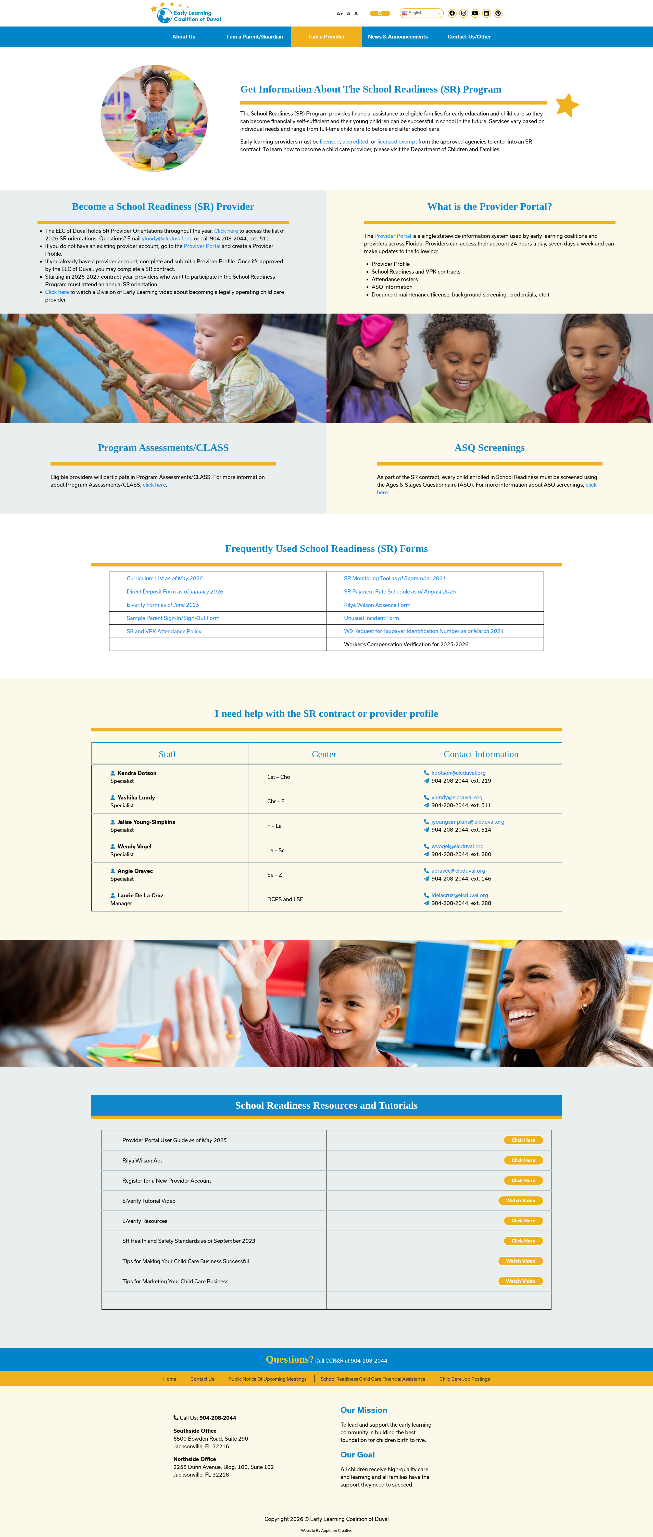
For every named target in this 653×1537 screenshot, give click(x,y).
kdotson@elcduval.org (459, 773)
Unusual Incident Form (371, 618)
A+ (340, 13)
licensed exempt (397, 141)
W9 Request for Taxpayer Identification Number (424, 631)
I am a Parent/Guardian (255, 37)
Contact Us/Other (469, 37)
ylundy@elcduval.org (167, 238)
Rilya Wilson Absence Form (377, 605)
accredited (355, 141)
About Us (183, 37)
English (415, 13)
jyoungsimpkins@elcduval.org (468, 822)
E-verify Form (163, 605)
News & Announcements (398, 37)
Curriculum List (165, 578)
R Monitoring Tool (396, 578)
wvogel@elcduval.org (458, 846)
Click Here (523, 1140)
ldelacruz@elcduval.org (460, 895)
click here (154, 485)
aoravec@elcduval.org (458, 871)
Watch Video (520, 1200)
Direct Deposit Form (175, 591)
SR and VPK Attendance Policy (164, 631)
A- (356, 13)
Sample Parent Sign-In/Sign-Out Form (173, 618)
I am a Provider (326, 37)
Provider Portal (393, 236)
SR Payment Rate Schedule (400, 591)
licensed (330, 141)
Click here (226, 231)
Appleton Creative (336, 1530)
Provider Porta (201, 246)
